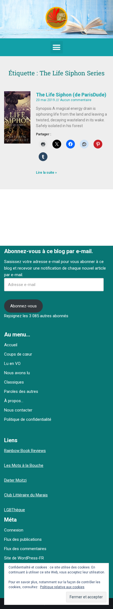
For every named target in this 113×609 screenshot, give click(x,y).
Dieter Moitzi (15, 480)
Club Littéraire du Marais (26, 495)
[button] (56, 47)
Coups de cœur (18, 354)
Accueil (10, 344)
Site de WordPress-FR (24, 558)
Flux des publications (23, 539)
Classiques (14, 382)
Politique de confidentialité (27, 419)
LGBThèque (14, 509)
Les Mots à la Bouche (23, 465)
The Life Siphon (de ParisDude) (71, 95)
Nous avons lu (17, 372)
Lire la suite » (46, 173)
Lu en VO (12, 363)
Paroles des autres (21, 391)
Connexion (13, 530)
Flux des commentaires (25, 548)
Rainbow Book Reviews (25, 450)
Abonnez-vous (23, 306)
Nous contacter (18, 410)
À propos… (13, 400)
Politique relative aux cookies (62, 587)
